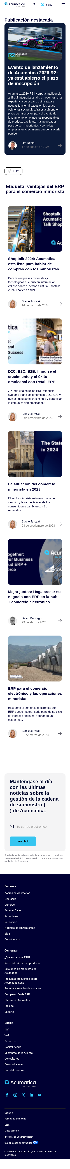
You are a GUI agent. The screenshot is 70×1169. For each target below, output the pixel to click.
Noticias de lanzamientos (19, 927)
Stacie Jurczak (31, 301)
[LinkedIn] (31, 1095)
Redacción (10, 922)
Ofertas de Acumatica (17, 1000)
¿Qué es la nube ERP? (17, 957)
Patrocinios (11, 916)
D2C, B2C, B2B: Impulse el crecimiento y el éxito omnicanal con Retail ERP (32, 376)
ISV (6, 1029)
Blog (7, 933)
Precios (9, 1006)
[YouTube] (39, 1095)
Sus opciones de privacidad (18, 1143)
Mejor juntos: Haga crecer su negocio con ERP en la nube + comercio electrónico (34, 597)
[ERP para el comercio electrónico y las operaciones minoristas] (35, 658)
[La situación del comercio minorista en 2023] (35, 454)
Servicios (10, 1041)
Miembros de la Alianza (18, 1053)
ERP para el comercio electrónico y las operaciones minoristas (35, 693)
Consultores (11, 1058)
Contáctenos (12, 939)
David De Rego (31, 618)
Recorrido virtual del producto (22, 963)
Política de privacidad (15, 1118)
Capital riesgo (12, 1047)
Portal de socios (14, 1070)
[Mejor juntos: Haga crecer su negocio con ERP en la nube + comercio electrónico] (35, 562)
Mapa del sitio (11, 1130)
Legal (7, 1124)
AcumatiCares (13, 910)
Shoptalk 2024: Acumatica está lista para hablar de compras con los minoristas (33, 264)
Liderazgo (10, 899)
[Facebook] (7, 1095)
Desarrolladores (14, 1064)
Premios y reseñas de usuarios (22, 988)
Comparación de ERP (17, 994)
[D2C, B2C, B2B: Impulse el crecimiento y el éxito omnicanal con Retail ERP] (35, 341)
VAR (7, 1035)
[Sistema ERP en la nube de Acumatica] (20, 1086)
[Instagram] (15, 1095)
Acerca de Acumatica (17, 893)
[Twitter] (23, 1095)
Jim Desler (28, 142)
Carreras (9, 904)
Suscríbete (23, 841)
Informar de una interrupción (18, 1136)
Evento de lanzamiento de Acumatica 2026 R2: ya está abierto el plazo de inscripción (33, 75)
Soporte (9, 1011)
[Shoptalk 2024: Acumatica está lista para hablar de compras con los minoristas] (35, 229)
